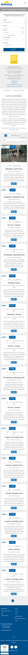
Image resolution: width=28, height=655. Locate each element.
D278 (4, 570)
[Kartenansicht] (9, 135)
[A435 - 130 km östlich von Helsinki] (14, 153)
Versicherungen (4, 615)
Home (16, 608)
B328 (4, 306)
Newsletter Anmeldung (20, 618)
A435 (4, 147)
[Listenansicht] (5, 135)
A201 (4, 246)
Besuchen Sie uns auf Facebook (14, 84)
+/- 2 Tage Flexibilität (9, 35)
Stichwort (5, 42)
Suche (13, 49)
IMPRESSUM (4, 608)
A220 (4, 337)
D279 (4, 428)
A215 (4, 218)
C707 (4, 486)
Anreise (5, 25)
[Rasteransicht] (2, 135)
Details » (14, 183)
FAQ (16, 613)
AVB (2, 613)
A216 (4, 398)
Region (5, 19)
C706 (4, 458)
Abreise (5, 30)
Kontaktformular (14, 81)
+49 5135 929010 (17, 71)
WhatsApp (14, 82)
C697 (4, 190)
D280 (4, 514)
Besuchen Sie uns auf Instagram (14, 86)
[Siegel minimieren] (8, 645)
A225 (4, 542)
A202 (4, 369)
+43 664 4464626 (17, 72)
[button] (14, 22)
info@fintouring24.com (6, 630)
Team (16, 620)
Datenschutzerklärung (6, 610)
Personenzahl (6, 37)
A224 (4, 276)
